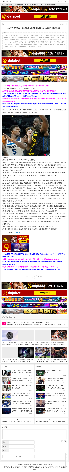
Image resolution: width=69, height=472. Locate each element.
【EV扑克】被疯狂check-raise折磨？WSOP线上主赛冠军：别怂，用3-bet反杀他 (26, 344)
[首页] (66, 454)
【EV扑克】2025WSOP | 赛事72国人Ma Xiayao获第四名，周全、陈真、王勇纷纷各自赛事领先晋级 (55, 395)
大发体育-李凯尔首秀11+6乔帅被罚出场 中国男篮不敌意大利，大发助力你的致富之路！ (22, 380)
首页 (4, 4)
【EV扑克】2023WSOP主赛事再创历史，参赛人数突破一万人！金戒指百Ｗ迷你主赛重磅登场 (22, 372)
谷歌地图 (49, 464)
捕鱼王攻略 (9, 4)
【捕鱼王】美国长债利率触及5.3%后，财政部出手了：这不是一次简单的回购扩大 (42, 344)
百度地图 (44, 464)
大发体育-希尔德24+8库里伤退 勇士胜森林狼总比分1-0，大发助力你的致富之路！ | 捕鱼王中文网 (39, 324)
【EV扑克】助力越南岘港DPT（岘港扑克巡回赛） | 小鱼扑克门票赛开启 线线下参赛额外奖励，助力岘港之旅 (22, 411)
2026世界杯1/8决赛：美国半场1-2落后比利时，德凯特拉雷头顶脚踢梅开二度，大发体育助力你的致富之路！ (22, 395)
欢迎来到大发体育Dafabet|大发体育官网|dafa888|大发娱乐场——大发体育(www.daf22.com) (30, 267)
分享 (41, 276)
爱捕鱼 (39, 322)
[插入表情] (62, 441)
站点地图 (39, 464)
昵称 (5, 442)
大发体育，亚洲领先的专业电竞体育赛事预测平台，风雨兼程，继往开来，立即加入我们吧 (29, 91)
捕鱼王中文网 (7, 2)
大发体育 (17, 232)
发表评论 (63, 24)
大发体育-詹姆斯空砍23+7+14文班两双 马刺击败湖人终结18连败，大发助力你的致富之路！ (55, 411)
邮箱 (5, 446)
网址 (4, 450)
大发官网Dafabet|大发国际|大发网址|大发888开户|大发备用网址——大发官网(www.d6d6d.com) (31, 269)
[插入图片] (65, 441)
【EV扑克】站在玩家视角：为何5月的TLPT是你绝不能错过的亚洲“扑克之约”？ (55, 388)
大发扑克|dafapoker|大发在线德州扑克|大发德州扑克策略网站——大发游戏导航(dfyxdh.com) (30, 259)
